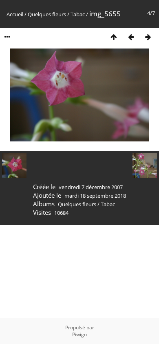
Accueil (15, 14)
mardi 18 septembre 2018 (95, 195)
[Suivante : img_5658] (148, 37)
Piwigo (79, 334)
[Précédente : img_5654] (130, 37)
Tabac (78, 14)
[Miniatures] (113, 37)
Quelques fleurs (47, 14)
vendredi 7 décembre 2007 (91, 187)
